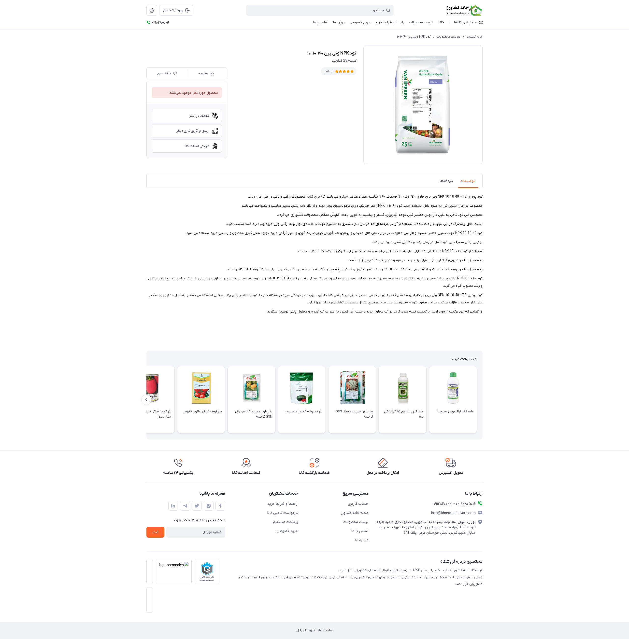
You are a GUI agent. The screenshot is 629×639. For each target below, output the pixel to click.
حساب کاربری (358, 503)
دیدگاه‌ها (446, 181)
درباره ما (361, 540)
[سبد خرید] (151, 10)
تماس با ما (359, 531)
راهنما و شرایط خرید (282, 503)
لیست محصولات (355, 521)
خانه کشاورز (475, 37)
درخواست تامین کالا (282, 512)
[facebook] (220, 506)
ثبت (155, 532)
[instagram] (209, 506)
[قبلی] (482, 400)
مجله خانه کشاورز (354, 512)
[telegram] (185, 506)
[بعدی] (146, 400)
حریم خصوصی (287, 531)
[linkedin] (173, 506)
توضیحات (467, 181)
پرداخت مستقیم (285, 521)
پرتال (300, 630)
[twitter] (197, 506)
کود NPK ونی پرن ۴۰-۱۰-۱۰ (414, 37)
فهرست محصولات (448, 37)
